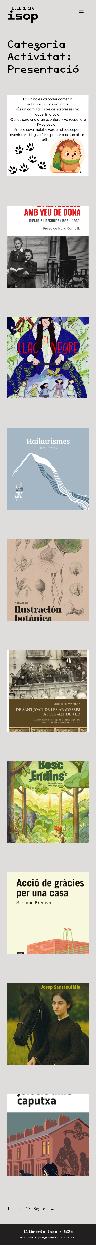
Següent (44, 1208)
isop (22, 15)
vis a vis (68, 1237)
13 (29, 1208)
